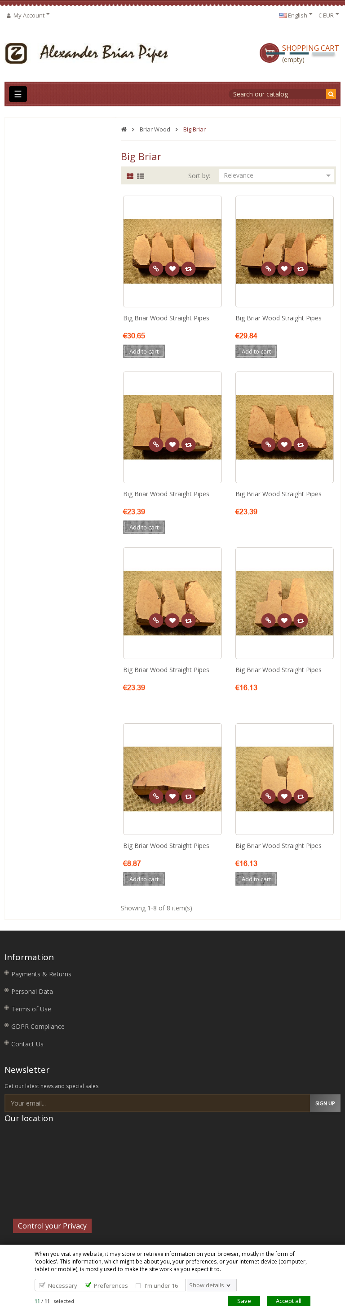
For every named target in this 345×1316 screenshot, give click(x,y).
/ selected (54, 1301)
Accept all (288, 1301)
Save (244, 1301)
